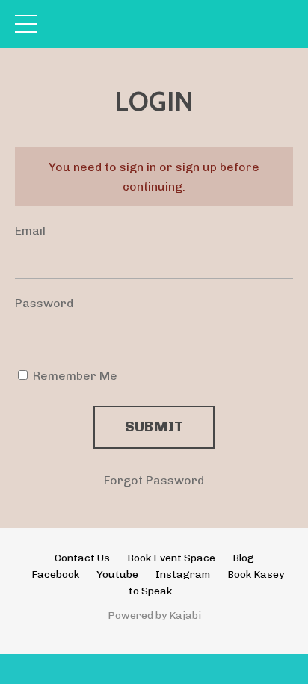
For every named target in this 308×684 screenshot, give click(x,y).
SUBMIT (154, 426)
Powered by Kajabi (154, 615)
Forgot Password (154, 480)
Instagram (182, 574)
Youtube (117, 574)
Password (44, 303)
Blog (243, 558)
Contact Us (82, 558)
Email (30, 231)
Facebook (55, 574)
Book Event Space (171, 558)
